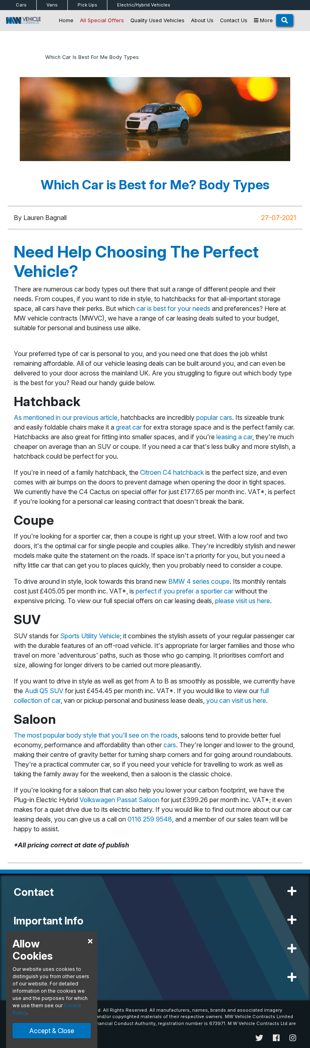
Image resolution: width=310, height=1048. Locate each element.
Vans (52, 5)
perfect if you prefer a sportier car (184, 591)
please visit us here (242, 601)
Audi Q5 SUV (44, 691)
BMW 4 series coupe (199, 581)
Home (66, 20)
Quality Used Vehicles (157, 20)
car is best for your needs (173, 308)
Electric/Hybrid (143, 5)
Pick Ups (87, 5)
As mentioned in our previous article (65, 417)
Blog (33, 57)
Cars (21, 5)
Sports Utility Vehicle (90, 636)
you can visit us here (236, 700)
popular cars (214, 417)
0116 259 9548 (150, 819)
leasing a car (234, 437)
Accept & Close (51, 1031)
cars (169, 745)
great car (129, 427)
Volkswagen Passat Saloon (119, 800)
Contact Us (233, 20)
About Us (202, 20)
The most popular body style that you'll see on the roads (96, 735)
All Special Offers (102, 20)
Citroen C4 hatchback (172, 472)
